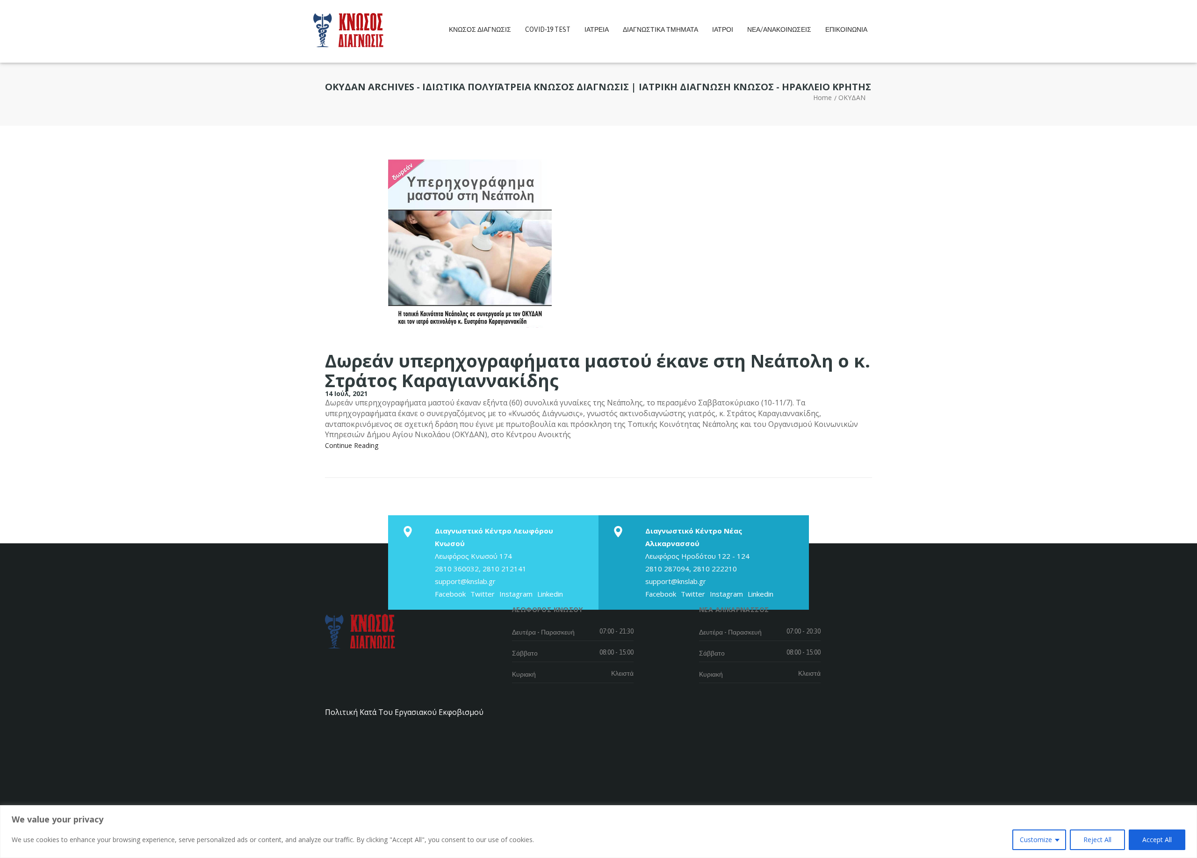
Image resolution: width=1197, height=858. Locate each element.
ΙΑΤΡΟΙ (722, 29)
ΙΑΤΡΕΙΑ (596, 29)
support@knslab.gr (465, 581)
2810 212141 (504, 568)
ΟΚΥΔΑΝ (851, 97)
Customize (1036, 839)
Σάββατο (525, 653)
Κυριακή (524, 674)
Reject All (1097, 839)
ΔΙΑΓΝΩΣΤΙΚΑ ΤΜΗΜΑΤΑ (660, 29)
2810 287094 (667, 568)
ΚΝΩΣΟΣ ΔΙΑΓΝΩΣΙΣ (480, 29)
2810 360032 (457, 568)
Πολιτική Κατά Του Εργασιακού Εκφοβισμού (404, 712)
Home (822, 97)
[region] (598, 831)
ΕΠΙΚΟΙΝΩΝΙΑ (846, 29)
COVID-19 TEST (547, 29)
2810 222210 (715, 568)
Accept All (1157, 839)
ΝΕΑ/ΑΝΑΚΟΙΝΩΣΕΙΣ (779, 29)
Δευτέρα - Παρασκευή (543, 632)
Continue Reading (351, 445)
